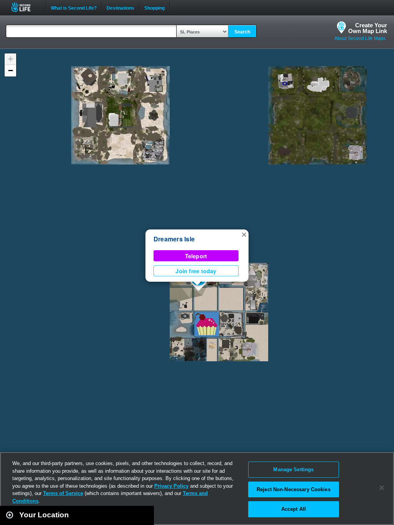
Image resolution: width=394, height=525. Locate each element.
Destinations (120, 7)
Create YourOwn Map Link (367, 28)
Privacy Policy (171, 486)
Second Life (25, 7)
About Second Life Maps (360, 38)
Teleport (196, 256)
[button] (244, 234)
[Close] (381, 487)
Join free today (195, 271)
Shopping (154, 7)
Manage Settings (293, 469)
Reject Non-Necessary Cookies (294, 489)
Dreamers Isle (174, 238)
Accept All (293, 509)
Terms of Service (63, 493)
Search (242, 32)
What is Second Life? (74, 7)
